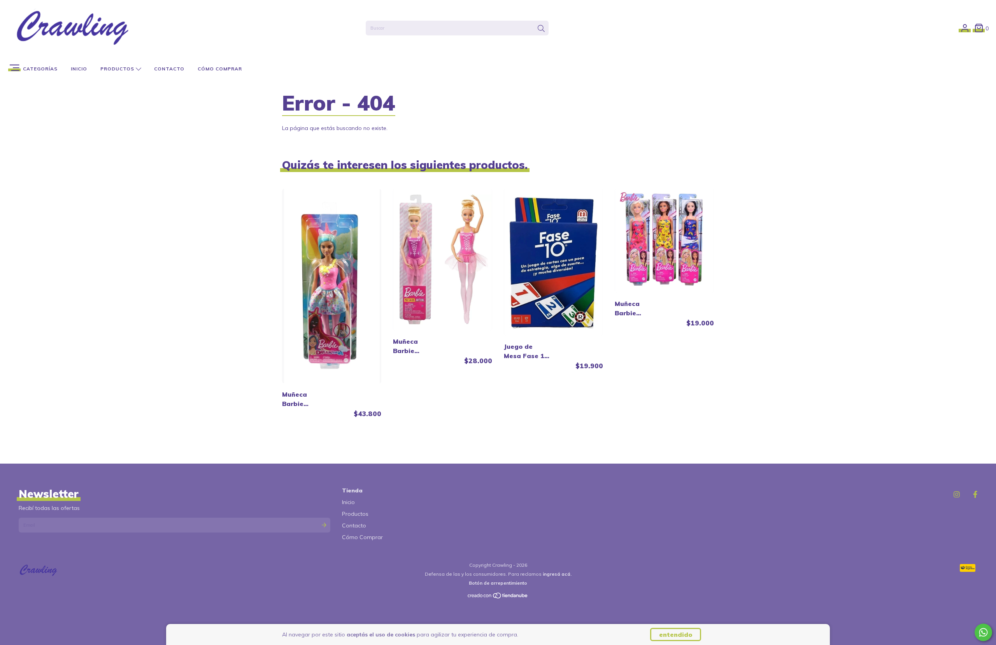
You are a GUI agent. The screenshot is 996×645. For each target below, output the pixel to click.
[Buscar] (541, 29)
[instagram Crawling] (957, 494)
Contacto (169, 69)
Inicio (79, 69)
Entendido (675, 634)
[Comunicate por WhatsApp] (983, 632)
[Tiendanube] (498, 597)
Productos (118, 69)
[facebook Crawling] (975, 494)
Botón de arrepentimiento (498, 583)
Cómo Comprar (220, 69)
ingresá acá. (557, 574)
